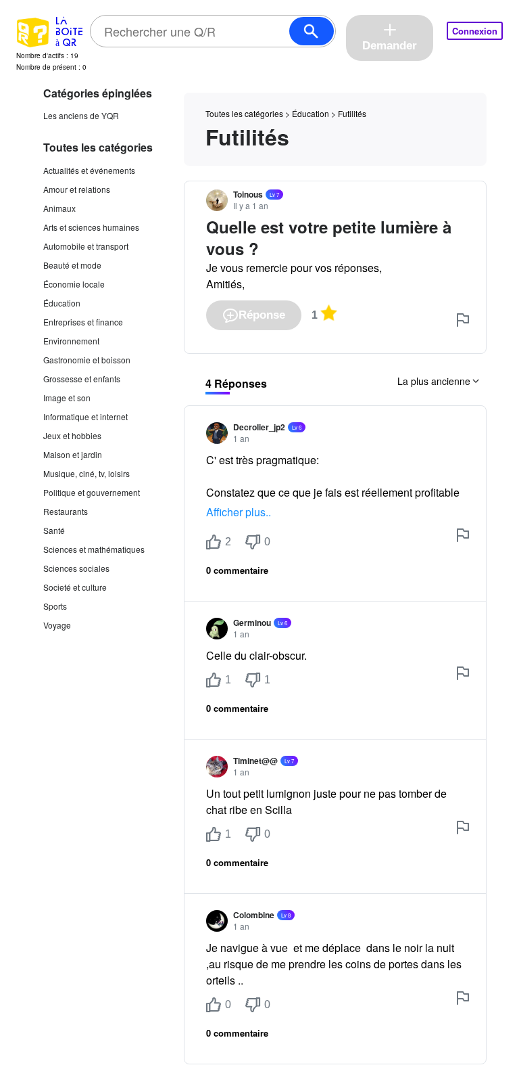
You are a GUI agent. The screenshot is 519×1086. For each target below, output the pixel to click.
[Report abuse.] (463, 320)
